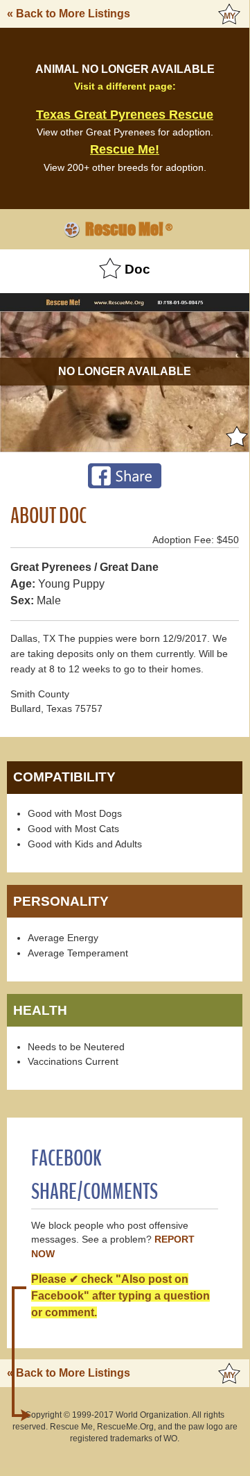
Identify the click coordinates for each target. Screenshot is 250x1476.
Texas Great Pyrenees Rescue (124, 115)
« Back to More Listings (68, 13)
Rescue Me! (124, 149)
